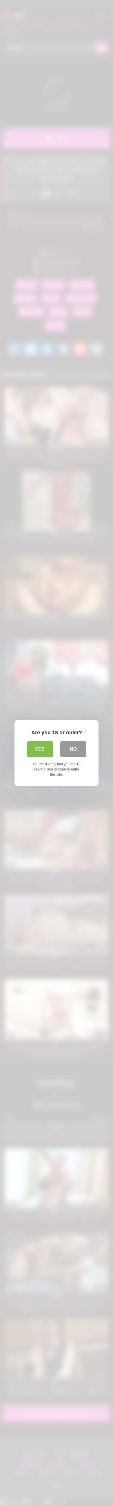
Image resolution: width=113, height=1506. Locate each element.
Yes (40, 749)
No (73, 749)
